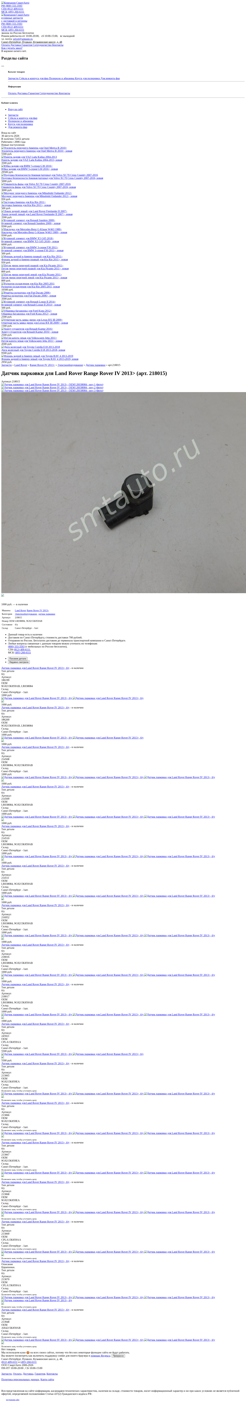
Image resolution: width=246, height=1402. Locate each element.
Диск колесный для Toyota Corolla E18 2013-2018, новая (33, 350)
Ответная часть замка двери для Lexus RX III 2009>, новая (34, 322)
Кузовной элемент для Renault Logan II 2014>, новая (31, 304)
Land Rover (20, 610)
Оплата (5, 45)
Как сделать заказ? (11, 48)
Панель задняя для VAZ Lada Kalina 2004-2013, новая (31, 160)
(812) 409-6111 (12, 8)
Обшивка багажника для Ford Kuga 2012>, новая (29, 313)
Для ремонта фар (110, 78)
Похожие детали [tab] (17, 658)
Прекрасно (118, 1356)
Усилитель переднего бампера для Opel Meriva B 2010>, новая (36, 150)
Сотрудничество (42, 45)
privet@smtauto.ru (23, 39)
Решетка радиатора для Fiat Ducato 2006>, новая (28, 295)
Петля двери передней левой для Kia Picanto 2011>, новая (34, 277)
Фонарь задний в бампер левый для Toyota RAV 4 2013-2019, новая (39, 359)
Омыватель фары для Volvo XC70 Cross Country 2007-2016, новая (38, 187)
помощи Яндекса (100, 1355)
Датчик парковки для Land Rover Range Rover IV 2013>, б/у (35, 668)
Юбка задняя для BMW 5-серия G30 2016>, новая (29, 169)
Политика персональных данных (20, 1379)
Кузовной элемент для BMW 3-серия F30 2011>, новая (32, 250)
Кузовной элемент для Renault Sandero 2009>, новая (30, 223)
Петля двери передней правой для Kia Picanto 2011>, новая (35, 268)
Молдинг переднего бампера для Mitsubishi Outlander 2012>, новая (39, 196)
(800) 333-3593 (11, 5)
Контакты (57, 45)
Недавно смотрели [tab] (18, 662)
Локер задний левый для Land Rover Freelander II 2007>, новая (36, 214)
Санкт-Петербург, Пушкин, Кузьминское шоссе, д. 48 (31, 42)
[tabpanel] (123, 1007)
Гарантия (27, 45)
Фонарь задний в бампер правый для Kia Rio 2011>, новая (34, 259)
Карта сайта (47, 1379)
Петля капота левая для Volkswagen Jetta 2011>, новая (31, 340)
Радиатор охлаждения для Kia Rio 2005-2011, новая (30, 286)
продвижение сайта (12, 1400)
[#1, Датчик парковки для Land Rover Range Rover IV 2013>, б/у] (123, 1300)
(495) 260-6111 (12, 11)
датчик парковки (46, 614)
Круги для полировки (88, 78)
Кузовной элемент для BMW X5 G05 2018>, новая (30, 241)
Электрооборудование (26, 614)
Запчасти (13, 78)
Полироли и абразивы (62, 78)
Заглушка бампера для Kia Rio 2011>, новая (26, 205)
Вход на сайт (15, 109)
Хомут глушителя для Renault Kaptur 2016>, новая (29, 331)
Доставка (16, 45)
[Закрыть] (2, 66)
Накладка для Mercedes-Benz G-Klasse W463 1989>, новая (34, 232)
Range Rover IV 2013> (38, 610)
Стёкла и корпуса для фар (34, 78)
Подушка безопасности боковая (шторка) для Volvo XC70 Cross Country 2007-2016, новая (52, 178)
